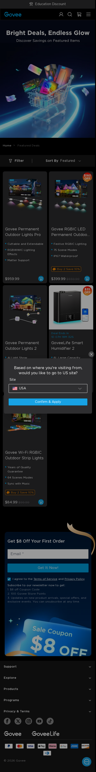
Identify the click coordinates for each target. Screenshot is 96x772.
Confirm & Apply (47, 402)
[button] (47, 388)
